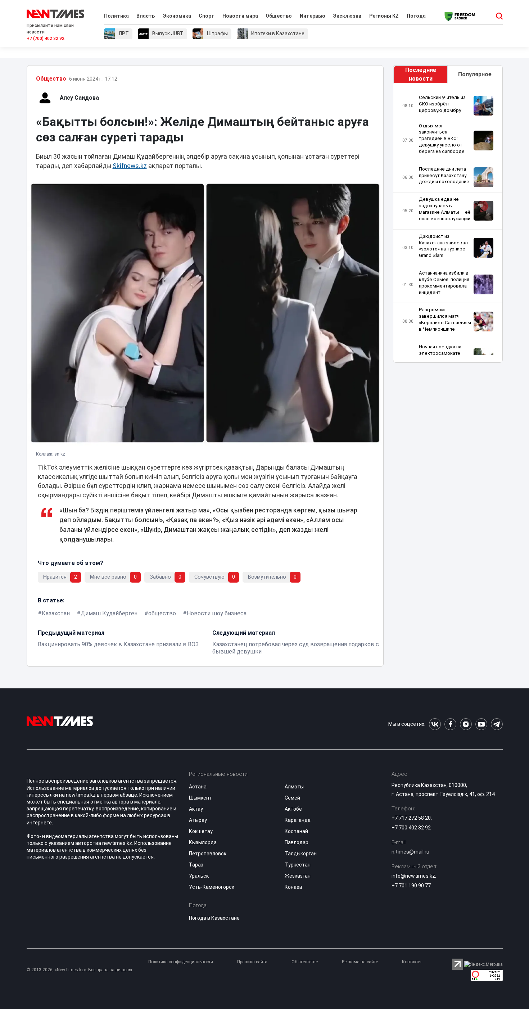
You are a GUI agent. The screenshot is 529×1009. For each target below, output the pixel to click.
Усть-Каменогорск (211, 887)
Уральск (199, 876)
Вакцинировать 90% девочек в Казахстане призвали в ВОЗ (118, 644)
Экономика (177, 16)
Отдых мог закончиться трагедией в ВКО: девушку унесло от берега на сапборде (442, 138)
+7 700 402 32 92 (411, 828)
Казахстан (56, 613)
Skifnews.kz (130, 165)
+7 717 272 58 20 (411, 818)
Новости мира (240, 16)
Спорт (206, 16)
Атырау (198, 820)
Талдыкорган (301, 853)
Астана (198, 786)
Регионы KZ (384, 16)
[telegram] (497, 724)
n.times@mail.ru (410, 852)
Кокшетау (201, 831)
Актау (196, 809)
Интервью (312, 16)
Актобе (293, 809)
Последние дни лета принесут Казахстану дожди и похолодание (444, 175)
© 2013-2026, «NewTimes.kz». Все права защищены (79, 969)
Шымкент (200, 798)
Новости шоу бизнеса (217, 613)
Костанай (296, 831)
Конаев (293, 887)
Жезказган (298, 876)
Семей (292, 798)
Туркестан (298, 865)
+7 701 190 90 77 (411, 885)
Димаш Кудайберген (109, 613)
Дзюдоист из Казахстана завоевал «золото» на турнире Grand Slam (443, 246)
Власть (145, 16)
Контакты (411, 961)
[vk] (435, 724)
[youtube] (481, 724)
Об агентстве (304, 961)
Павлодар (296, 842)
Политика (116, 16)
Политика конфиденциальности (180, 961)
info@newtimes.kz (413, 876)
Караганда (298, 820)
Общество (279, 16)
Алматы (294, 786)
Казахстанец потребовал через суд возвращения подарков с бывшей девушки (295, 648)
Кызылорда (203, 842)
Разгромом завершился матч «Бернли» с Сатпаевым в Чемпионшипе (445, 319)
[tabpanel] (447, 224)
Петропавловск (207, 853)
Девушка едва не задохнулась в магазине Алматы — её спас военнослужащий (445, 208)
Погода (416, 16)
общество (162, 613)
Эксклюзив (347, 16)
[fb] (450, 724)
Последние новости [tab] (420, 74)
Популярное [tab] (475, 74)
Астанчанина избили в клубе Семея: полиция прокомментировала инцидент (444, 282)
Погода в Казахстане (214, 918)
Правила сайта (252, 961)
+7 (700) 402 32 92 (45, 38)
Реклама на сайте (360, 961)
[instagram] (466, 724)
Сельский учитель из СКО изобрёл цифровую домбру (442, 104)
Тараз (196, 865)
